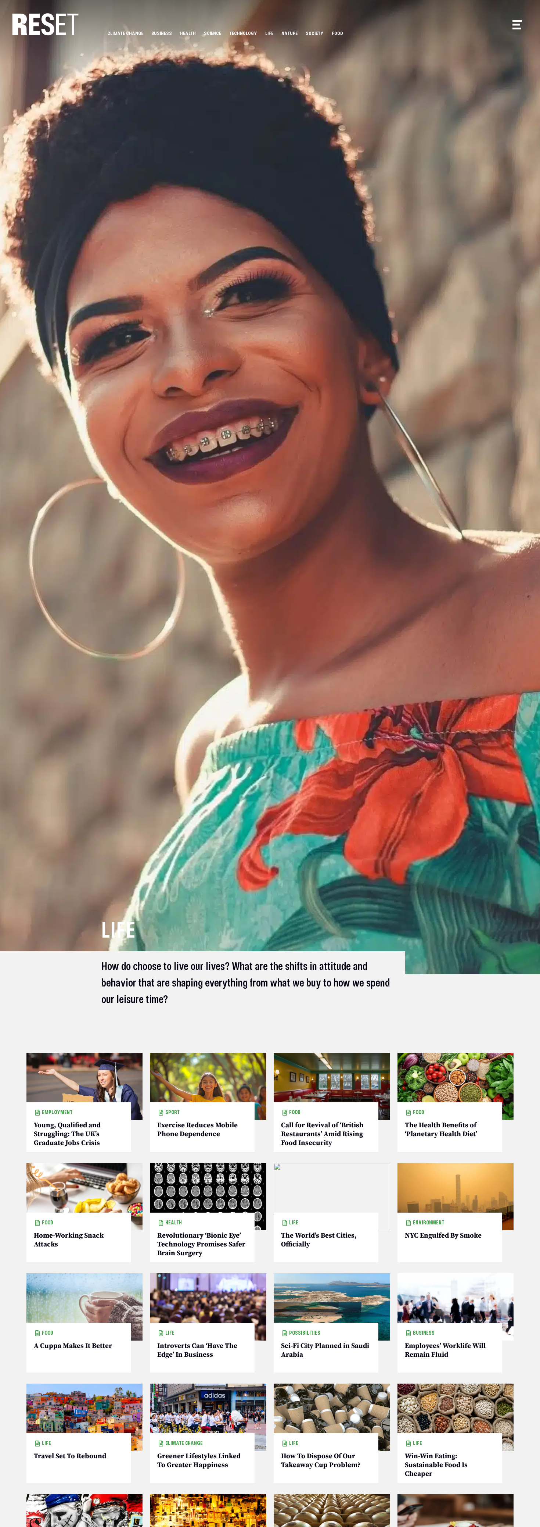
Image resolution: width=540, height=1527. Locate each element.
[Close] (315, 708)
